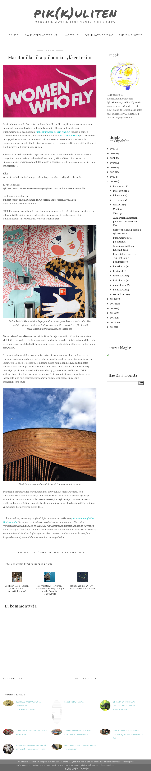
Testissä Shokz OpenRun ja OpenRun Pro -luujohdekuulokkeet (28, 706)
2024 (112, 158)
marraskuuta (120, 191)
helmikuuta (119, 290)
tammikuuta (120, 294)
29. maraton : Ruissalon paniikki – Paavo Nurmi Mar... (125, 221)
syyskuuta (118, 200)
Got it (85, 769)
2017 (112, 304)
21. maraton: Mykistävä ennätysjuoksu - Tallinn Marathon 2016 (124, 706)
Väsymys (117, 213)
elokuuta (118, 205)
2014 (112, 318)
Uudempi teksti (14, 678)
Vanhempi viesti (84, 678)
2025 (112, 153)
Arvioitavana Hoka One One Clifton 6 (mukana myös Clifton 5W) (128, 734)
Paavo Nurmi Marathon (68, 552)
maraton (45, 552)
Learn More (71, 769)
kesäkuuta (118, 271)
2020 (112, 177)
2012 (112, 327)
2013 (112, 322)
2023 (112, 163)
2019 (112, 181)
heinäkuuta (119, 266)
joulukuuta (119, 186)
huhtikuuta (119, 280)
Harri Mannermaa (69, 136)
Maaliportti (119, 209)
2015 (112, 313)
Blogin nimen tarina (73, 702)
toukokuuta (119, 276)
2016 (112, 308)
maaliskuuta (120, 285)
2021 (112, 172)
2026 (112, 149)
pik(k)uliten (75, 12)
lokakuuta (118, 195)
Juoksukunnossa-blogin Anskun (53, 132)
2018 (112, 299)
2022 (112, 167)
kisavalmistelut (27, 552)
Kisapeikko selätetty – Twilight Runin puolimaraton (124, 258)
